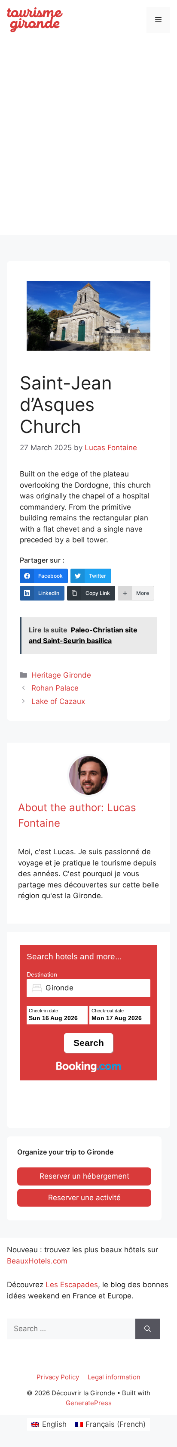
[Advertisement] (88, 146)
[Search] (147, 1329)
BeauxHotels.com (37, 1261)
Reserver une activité (84, 1197)
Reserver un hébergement (84, 1176)
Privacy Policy (58, 1377)
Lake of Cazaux (58, 701)
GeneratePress (89, 1403)
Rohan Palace (55, 688)
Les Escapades (72, 1284)
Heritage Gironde (61, 675)
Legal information (114, 1377)
